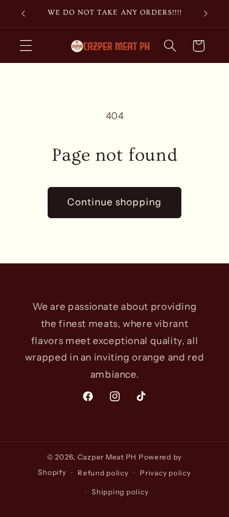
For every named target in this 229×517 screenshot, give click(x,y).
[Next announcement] (205, 13)
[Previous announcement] (23, 13)
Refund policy (103, 473)
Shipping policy (120, 492)
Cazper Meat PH (107, 457)
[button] (26, 46)
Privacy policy (165, 473)
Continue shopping (114, 202)
